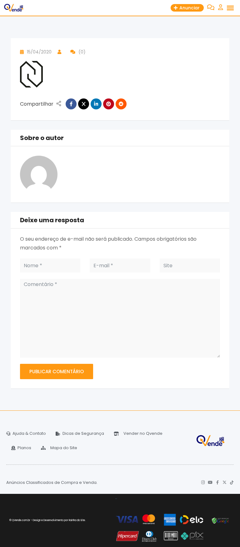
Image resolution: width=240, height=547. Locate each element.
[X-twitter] (224, 482)
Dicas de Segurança (83, 433)
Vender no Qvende (142, 433)
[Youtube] (210, 482)
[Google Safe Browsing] (220, 520)
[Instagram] (203, 482)
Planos (24, 448)
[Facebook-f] (217, 482)
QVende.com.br (21, 520)
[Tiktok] (232, 482)
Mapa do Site (63, 448)
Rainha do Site (77, 520)
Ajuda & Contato (29, 433)
